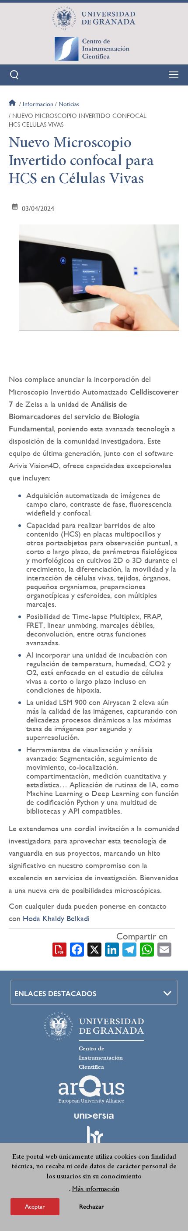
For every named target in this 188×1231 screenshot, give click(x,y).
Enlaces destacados (55, 993)
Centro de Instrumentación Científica (101, 1058)
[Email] (164, 949)
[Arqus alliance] (91, 1089)
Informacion (38, 103)
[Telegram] (129, 949)
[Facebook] (77, 949)
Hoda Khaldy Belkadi (56, 918)
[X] (94, 949)
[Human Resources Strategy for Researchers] (94, 1139)
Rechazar (91, 1206)
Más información (95, 1189)
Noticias (69, 103)
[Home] (94, 48)
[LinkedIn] (112, 949)
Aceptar (35, 1206)
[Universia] (94, 1116)
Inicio (13, 104)
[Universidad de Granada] (94, 18)
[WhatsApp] (147, 949)
